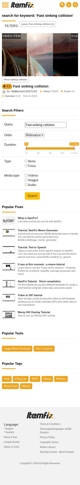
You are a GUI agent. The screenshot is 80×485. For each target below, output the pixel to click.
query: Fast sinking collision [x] (38, 24)
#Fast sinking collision (15, 79)
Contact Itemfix (11, 442)
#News (47, 378)
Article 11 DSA (11, 447)
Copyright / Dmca (49, 442)
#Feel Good (10, 386)
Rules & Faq (10, 437)
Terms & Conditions (50, 424)
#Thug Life (21, 378)
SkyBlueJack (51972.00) (24, 91)
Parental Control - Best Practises (57, 452)
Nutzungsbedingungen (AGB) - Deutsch (56, 431)
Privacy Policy (47, 437)
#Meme (26, 386)
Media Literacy (48, 447)
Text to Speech (44, 348)
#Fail (7, 378)
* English (8, 428)
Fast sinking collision (31, 86)
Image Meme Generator (17, 348)
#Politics (61, 378)
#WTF (35, 378)
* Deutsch (9, 432)
